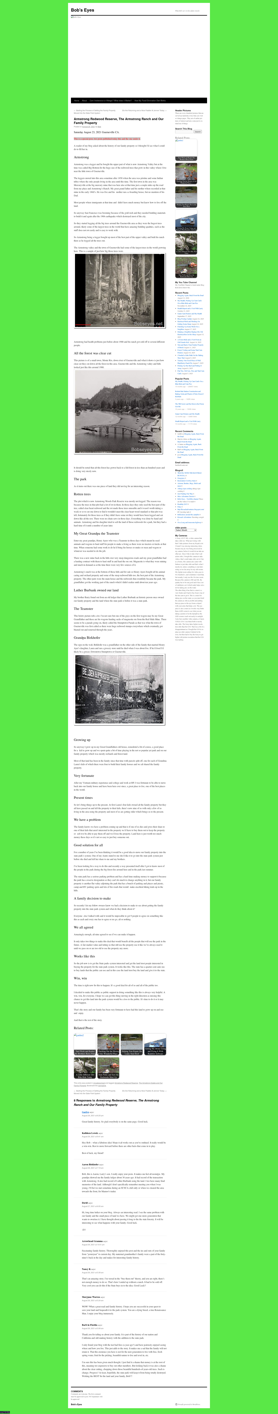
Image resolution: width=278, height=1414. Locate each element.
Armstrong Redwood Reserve (126, 1083)
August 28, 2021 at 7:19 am (93, 1168)
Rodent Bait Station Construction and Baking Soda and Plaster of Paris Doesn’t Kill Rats (189, 394)
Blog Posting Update (185, 319)
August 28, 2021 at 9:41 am (93, 1136)
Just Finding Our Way (185, 494)
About (84, 100)
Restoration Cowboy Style (187, 480)
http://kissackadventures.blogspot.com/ (191, 509)
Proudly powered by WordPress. (189, 1404)
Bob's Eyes (82, 10)
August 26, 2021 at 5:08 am (93, 1328)
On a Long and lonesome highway (189, 522)
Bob (99, 126)
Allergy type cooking (185, 488)
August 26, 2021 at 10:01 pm (93, 1244)
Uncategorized (99, 1083)
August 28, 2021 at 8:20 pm (93, 1115)
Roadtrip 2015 (182, 504)
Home (76, 100)
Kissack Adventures (184, 517)
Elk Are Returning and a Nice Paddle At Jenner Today (144, 110)
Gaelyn (85, 1112)
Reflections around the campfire (188, 514)
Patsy (179, 507)
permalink (102, 1085)
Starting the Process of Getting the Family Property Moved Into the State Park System (94, 111)
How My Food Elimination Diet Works (150, 100)
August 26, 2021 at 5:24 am (93, 1300)
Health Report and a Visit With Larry (190, 308)
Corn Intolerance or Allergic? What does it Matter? (111, 100)
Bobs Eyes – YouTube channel (188, 499)
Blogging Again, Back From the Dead (191, 295)
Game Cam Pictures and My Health (190, 313)
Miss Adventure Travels (186, 496)
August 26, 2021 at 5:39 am (93, 1272)
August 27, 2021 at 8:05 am (93, 1206)
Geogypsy (181, 478)
